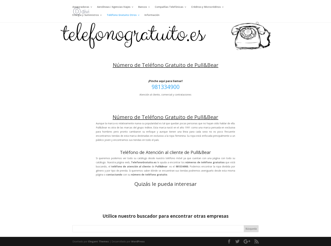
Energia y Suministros (85, 15)
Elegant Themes (98, 241)
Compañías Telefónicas (169, 7)
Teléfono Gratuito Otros (122, 15)
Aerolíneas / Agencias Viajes (113, 7)
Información (151, 15)
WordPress (138, 241)
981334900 (165, 87)
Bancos (142, 7)
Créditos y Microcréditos (206, 7)
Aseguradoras (80, 7)
